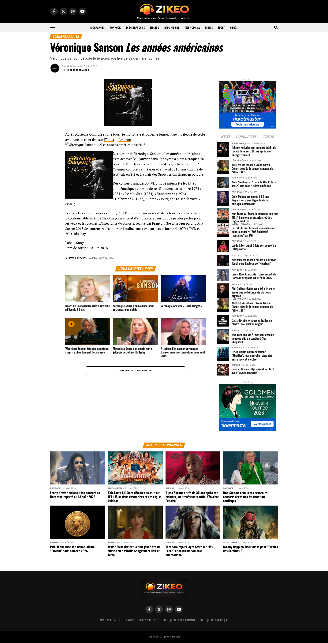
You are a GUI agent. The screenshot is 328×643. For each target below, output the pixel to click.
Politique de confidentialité (179, 620)
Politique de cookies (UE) (214, 620)
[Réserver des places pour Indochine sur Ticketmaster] (247, 104)
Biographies (97, 27)
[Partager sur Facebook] (55, 135)
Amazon (124, 139)
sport (221, 27)
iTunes (109, 139)
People (209, 27)
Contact (129, 620)
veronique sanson (102, 258)
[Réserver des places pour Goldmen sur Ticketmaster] (247, 406)
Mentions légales (110, 620)
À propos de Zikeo (148, 620)
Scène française (135, 27)
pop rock (115, 27)
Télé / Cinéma (192, 27)
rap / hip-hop (171, 27)
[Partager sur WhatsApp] (55, 144)
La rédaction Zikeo (77, 69)
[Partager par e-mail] (55, 163)
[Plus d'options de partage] (55, 172)
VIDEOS (234, 27)
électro (154, 27)
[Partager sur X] (55, 154)
